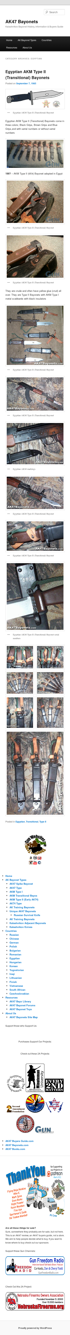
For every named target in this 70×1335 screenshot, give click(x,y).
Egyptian (20, 821)
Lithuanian (16, 978)
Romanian (15, 954)
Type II (42, 821)
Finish (13, 982)
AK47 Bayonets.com (17, 1145)
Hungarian (15, 962)
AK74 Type (16, 903)
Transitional (32, 821)
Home (9, 40)
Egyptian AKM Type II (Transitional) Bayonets (27, 74)
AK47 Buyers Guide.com (19, 1141)
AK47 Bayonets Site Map (24, 1017)
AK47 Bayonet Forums (22, 1005)
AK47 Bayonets (21, 21)
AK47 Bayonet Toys (21, 1009)
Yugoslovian (17, 970)
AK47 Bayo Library (20, 1001)
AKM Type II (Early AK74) (24, 899)
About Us (27, 47)
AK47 (8, 1149)
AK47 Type (16, 888)
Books (15, 1149)
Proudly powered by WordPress (35, 1328)
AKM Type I (16, 891)
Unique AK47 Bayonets (23, 911)
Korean (14, 966)
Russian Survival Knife (27, 915)
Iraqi (12, 974)
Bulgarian (15, 950)
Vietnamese (16, 986)
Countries (47, 40)
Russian (14, 934)
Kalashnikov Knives (21, 927)
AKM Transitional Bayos (23, 895)
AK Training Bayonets (22, 907)
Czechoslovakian (19, 993)
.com (22, 1149)
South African (17, 989)
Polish (13, 946)
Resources (11, 47)
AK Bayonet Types (27, 40)
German (14, 942)
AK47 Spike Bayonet (21, 883)
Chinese (14, 938)
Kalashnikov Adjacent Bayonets (28, 923)
